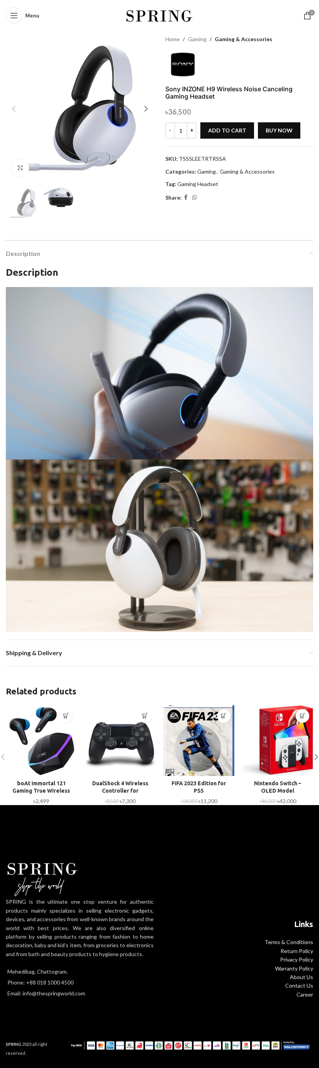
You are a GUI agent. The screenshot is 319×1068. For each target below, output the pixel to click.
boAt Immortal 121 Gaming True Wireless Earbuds (41, 791)
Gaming (197, 39)
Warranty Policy (294, 968)
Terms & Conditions (289, 942)
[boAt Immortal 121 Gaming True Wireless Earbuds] (41, 740)
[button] (13, 109)
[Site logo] (159, 15)
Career (304, 994)
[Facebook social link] (186, 197)
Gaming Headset (197, 184)
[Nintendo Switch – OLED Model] (278, 740)
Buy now (279, 130)
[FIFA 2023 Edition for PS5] (199, 740)
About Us (301, 977)
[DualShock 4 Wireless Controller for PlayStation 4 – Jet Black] (120, 740)
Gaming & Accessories (243, 39)
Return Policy (296, 951)
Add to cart (227, 130)
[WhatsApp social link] (194, 197)
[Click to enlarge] (20, 168)
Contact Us (299, 985)
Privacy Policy (296, 959)
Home (172, 39)
